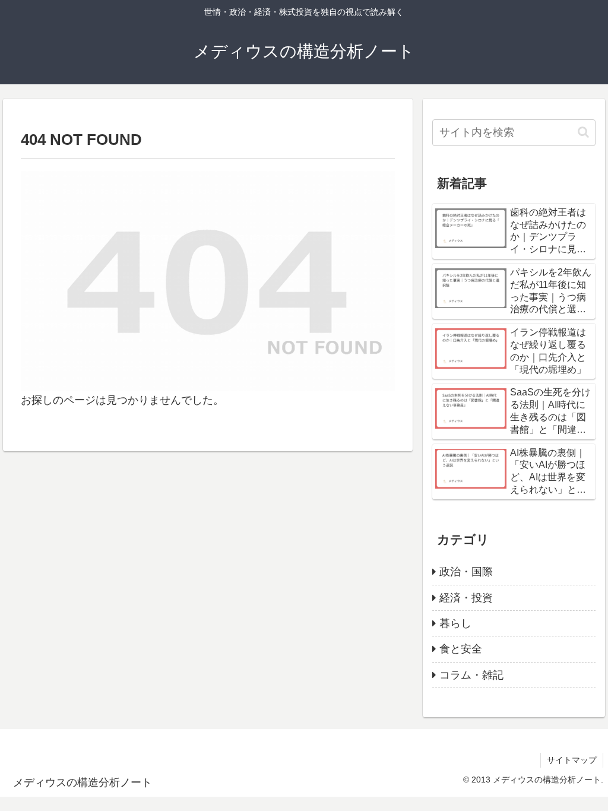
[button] (583, 132)
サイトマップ (572, 760)
